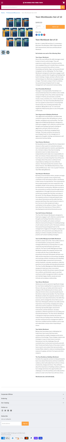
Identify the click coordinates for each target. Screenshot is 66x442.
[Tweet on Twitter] (39, 35)
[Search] (63, 7)
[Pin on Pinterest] (44, 35)
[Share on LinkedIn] (42, 35)
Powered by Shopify (6, 434)
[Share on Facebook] (37, 35)
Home (3, 13)
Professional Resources (13, 13)
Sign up (25, 423)
